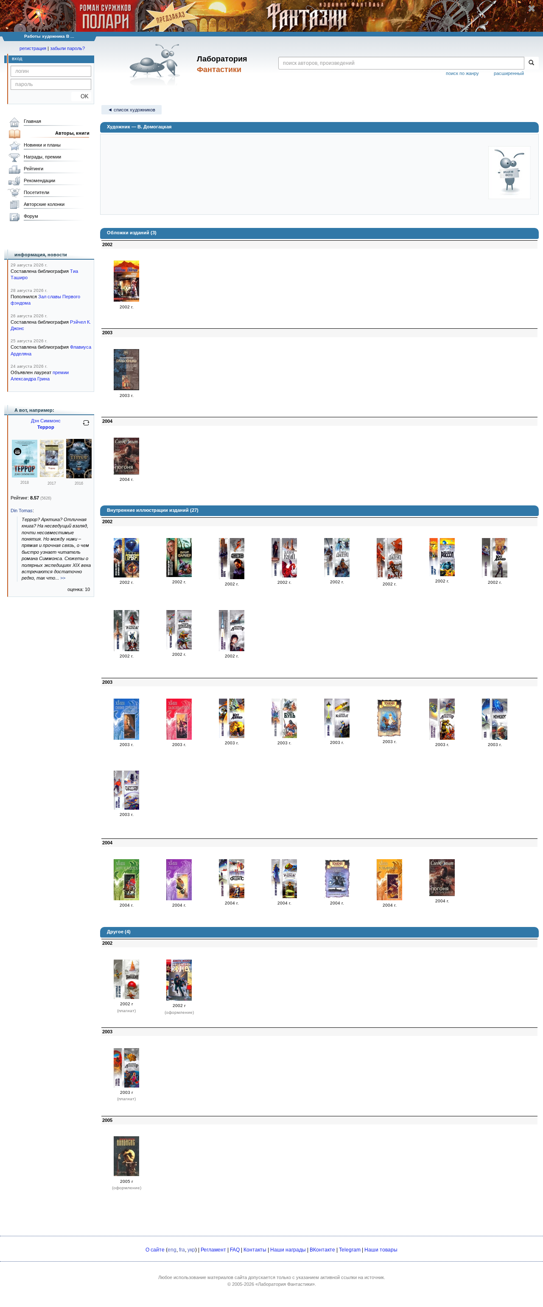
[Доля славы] (337, 735)
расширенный (509, 73)
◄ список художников (131, 109)
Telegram (350, 1250)
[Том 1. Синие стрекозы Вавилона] (126, 738)
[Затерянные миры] (337, 896)
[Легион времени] (284, 896)
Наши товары (380, 1250)
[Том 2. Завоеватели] (179, 738)
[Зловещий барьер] (442, 574)
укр (191, 1250)
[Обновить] (86, 426)
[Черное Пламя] (179, 647)
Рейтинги (33, 168)
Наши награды (288, 1250)
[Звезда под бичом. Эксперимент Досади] (126, 575)
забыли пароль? (67, 48)
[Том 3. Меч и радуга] (126, 898)
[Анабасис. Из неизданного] (126, 1174)
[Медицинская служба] (231, 649)
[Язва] (494, 738)
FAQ (235, 1250)
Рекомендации (39, 180)
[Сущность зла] (179, 999)
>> (62, 577)
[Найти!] (531, 63)
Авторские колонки (44, 204)
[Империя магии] (126, 649)
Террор (45, 427)
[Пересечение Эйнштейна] (389, 577)
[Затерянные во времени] (126, 997)
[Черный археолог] (126, 299)
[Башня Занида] (284, 575)
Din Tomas (22, 510)
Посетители (36, 192)
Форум (31, 216)
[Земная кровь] (494, 575)
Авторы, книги (72, 133)
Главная (32, 121)
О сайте (155, 1250)
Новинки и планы (42, 144)
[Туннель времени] (126, 1085)
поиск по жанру (462, 73)
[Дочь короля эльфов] (389, 735)
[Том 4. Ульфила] (389, 898)
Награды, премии (42, 156)
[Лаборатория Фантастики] (156, 64)
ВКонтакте (322, 1250)
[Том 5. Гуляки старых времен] (179, 898)
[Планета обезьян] (284, 736)
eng (172, 1250)
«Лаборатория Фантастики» (285, 1284)
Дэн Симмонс (46, 420)
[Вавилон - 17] (337, 575)
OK (81, 96)
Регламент (213, 1250)
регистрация (33, 48)
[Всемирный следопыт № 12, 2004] (126, 472)
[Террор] (24, 475)
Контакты (255, 1250)
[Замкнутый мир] (231, 896)
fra (182, 1250)
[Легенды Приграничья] (126, 807)
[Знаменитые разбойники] (126, 388)
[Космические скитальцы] (442, 738)
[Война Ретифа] (231, 736)
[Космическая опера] (231, 577)
